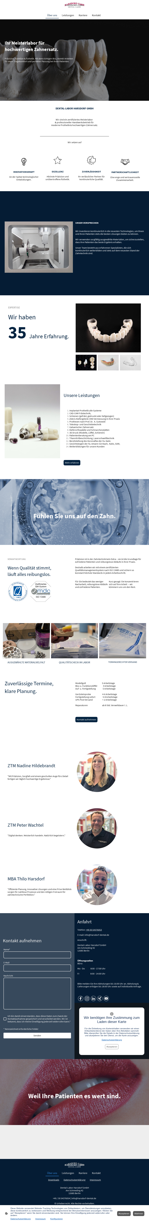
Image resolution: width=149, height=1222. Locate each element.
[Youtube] (106, 998)
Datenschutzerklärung (112, 1040)
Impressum (40, 1219)
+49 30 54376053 (94, 929)
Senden (37, 1035)
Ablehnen (138, 1213)
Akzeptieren (111, 1047)
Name (6, 949)
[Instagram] (87, 998)
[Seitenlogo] (74, 5)
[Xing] (99, 998)
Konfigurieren (56, 1219)
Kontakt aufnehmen (86, 719)
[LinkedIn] (93, 998)
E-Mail (6, 962)
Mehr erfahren (72, 462)
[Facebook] (80, 998)
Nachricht (8, 975)
